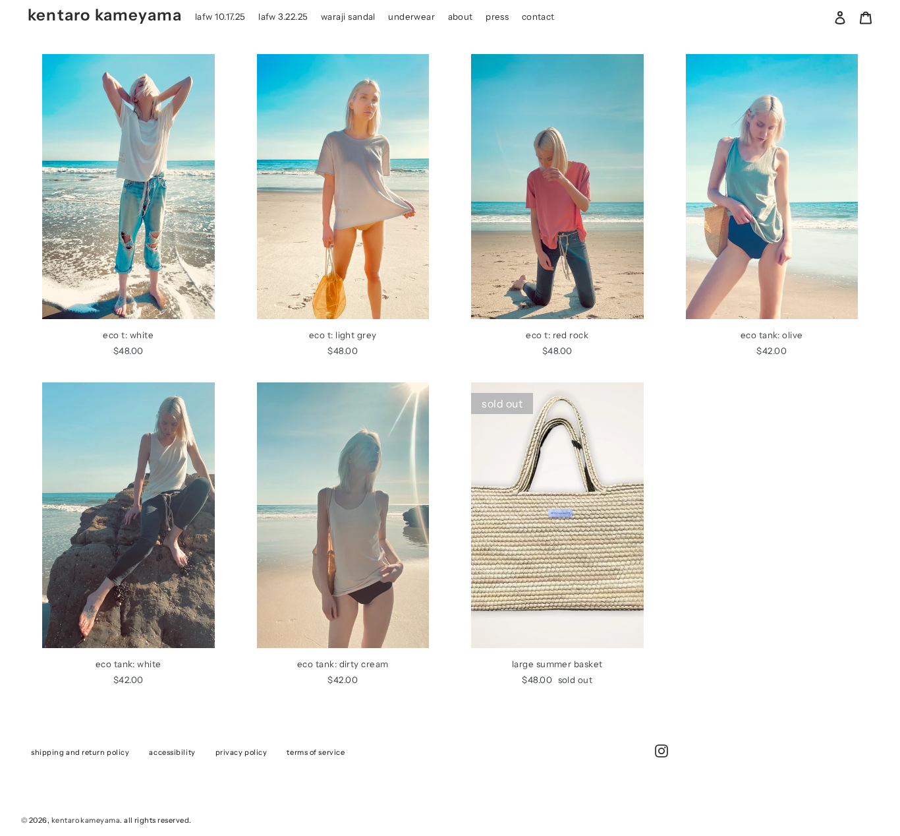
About (460, 16)
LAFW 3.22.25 (283, 16)
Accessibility (172, 752)
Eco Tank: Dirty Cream (343, 664)
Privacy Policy (241, 752)
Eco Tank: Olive (772, 335)
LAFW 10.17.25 (220, 16)
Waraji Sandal (348, 16)
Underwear (411, 16)
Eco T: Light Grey (343, 335)
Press (497, 16)
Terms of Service (316, 752)
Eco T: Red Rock (557, 335)
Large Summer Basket (557, 664)
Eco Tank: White (128, 664)
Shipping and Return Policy (80, 752)
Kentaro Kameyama (105, 14)
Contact (538, 16)
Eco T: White (128, 335)
